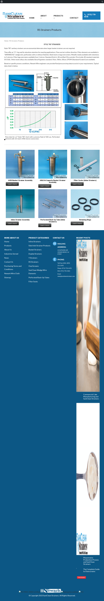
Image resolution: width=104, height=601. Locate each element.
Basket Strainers (35, 250)
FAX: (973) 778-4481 (63, 271)
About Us (8, 250)
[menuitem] (2, 1)
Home (31, 18)
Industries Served (11, 254)
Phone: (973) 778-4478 (64, 268)
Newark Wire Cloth (12, 273)
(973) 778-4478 (90, 15)
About (44, 16)
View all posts (81, 577)
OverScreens (34, 266)
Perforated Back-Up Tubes (39, 277)
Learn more (12, 184)
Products (58, 16)
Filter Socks (33, 282)
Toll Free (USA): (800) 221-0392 (63, 264)
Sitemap (7, 277)
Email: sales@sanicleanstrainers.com (64, 275)
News (6, 258)
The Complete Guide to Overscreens (91, 570)
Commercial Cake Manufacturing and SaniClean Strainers (91, 396)
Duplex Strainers (35, 254)
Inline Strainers (35, 242)
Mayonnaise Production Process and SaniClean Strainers (91, 561)
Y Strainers (33, 258)
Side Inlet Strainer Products (39, 246)
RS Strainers (33, 262)
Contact (74, 18)
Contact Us (8, 262)
